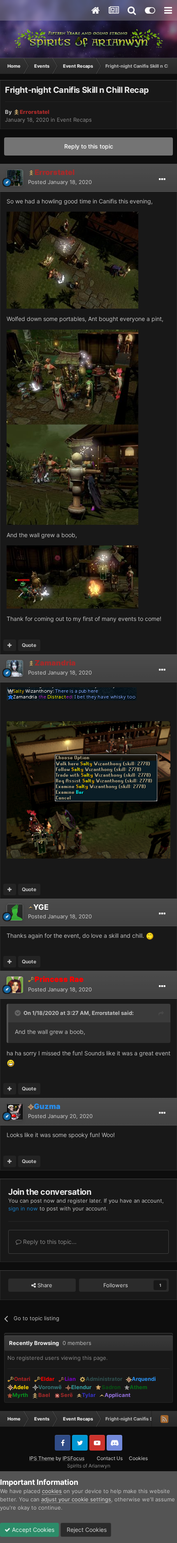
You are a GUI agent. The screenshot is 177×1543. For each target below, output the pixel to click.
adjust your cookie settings (76, 1499)
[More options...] (162, 179)
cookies (52, 1491)
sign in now (23, 1208)
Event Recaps (74, 119)
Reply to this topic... (49, 1241)
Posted (60, 182)
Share (44, 1285)
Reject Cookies (86, 1529)
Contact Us (110, 1458)
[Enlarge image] (72, 259)
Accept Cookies (32, 1529)
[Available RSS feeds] (164, 1419)
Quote (29, 645)
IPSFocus (73, 1458)
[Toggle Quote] (18, 1013)
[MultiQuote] (9, 645)
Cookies (138, 1458)
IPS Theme (41, 1458)
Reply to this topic (88, 146)
